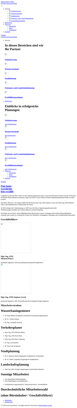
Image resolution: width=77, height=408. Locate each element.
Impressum (8, 400)
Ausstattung (12, 30)
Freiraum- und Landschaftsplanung (22, 18)
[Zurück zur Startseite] (9, 3)
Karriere (7, 32)
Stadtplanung (15, 16)
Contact (3, 35)
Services (7, 9)
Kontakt (3, 182)
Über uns (8, 24)
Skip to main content (7, 2)
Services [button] (7, 40)
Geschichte (12, 26)
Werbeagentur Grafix (45, 405)
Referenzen (8, 23)
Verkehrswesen (16, 11)
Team (10, 28)
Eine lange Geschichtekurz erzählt (7, 189)
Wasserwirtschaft (16, 13)
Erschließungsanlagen (18, 21)
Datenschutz (9, 402)
